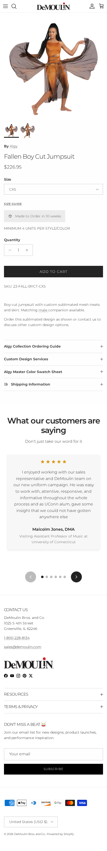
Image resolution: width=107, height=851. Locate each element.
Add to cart (53, 271)
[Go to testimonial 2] (47, 577)
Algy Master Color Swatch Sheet (33, 372)
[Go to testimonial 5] (60, 577)
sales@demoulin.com (22, 647)
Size (7, 179)
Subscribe (53, 769)
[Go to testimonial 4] (55, 577)
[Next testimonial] (76, 576)
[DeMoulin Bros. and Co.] (53, 6)
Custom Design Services (26, 359)
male (43, 310)
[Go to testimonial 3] (51, 577)
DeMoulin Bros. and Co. (30, 834)
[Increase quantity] (28, 250)
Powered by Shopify (60, 834)
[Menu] (5, 6)
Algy (13, 146)
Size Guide (13, 204)
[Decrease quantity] (8, 250)
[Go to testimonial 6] (64, 577)
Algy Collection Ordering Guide (32, 346)
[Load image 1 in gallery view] (53, 66)
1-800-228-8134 (17, 638)
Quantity (12, 240)
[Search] (16, 6)
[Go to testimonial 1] (42, 577)
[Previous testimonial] (30, 576)
